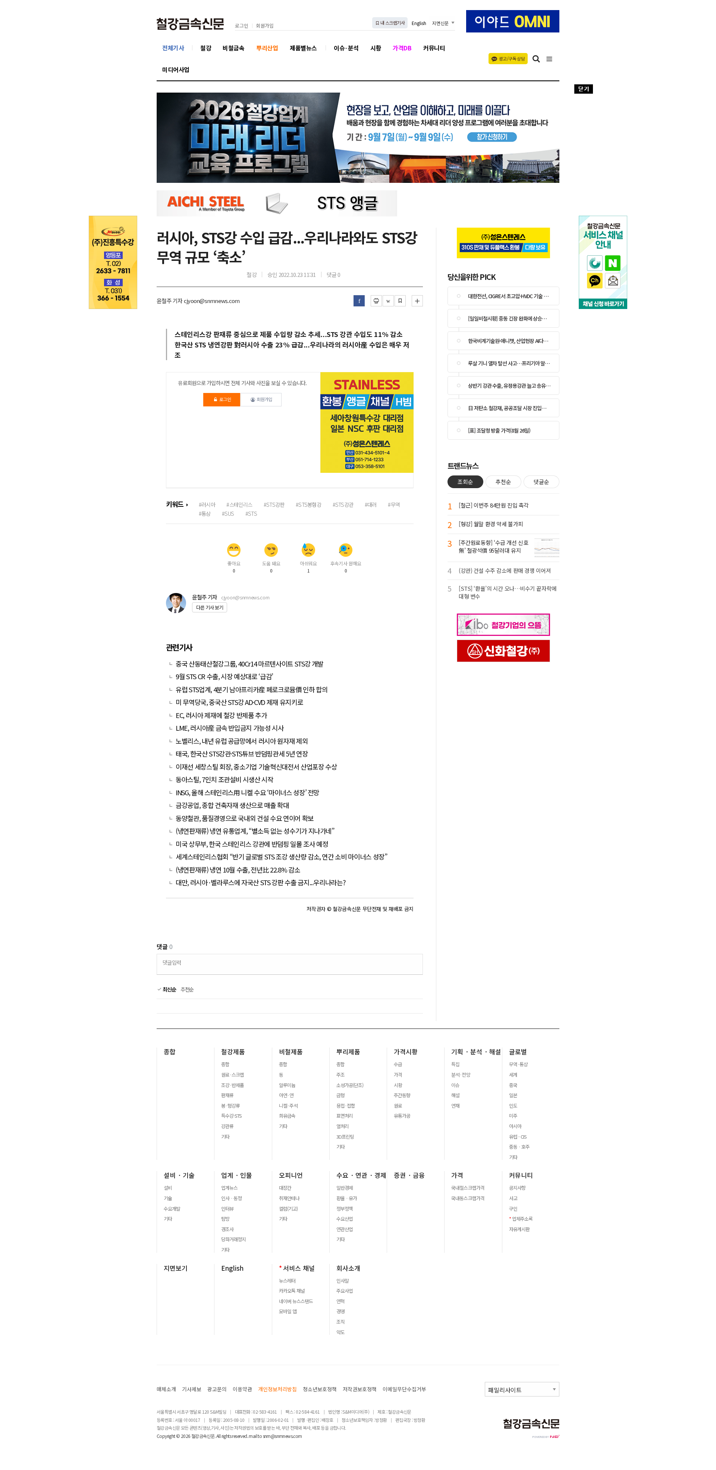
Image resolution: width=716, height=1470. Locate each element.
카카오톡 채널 (292, 1291)
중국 (513, 1085)
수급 (398, 1064)
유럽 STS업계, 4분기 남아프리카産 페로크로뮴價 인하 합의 (251, 689)
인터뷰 (227, 1209)
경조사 (227, 1229)
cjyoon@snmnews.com (245, 597)
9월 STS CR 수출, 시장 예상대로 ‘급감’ (224, 676)
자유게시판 (519, 1229)
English (419, 23)
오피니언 (291, 1175)
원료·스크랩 (232, 1075)
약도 (340, 1332)
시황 (375, 47)
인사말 (342, 1281)
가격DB (402, 47)
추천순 (187, 989)
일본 (513, 1095)
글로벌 (518, 1052)
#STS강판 (274, 504)
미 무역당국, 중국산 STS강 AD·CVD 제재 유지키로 (239, 702)
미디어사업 (175, 69)
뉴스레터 (287, 1281)
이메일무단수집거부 (404, 1389)
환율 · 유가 (346, 1198)
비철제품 (291, 1052)
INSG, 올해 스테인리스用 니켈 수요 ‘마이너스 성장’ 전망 (247, 792)
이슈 (455, 1085)
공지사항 (517, 1188)
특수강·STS (231, 1116)
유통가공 (402, 1116)
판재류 (227, 1095)
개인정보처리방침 (277, 1389)
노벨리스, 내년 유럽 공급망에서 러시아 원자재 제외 (242, 741)
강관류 (227, 1126)
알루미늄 (287, 1085)
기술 (168, 1198)
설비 (168, 1188)
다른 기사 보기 (209, 607)
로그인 (241, 26)
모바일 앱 (287, 1311)
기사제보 (191, 1389)
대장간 (285, 1188)
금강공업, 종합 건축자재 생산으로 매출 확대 (232, 805)
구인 (513, 1209)
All (218, 1436)
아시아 (515, 1126)
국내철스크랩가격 (467, 1188)
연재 (455, 1106)
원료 (398, 1106)
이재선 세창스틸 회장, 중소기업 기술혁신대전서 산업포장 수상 (256, 766)
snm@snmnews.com (282, 1436)
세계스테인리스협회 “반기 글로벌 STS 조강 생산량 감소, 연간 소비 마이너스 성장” (281, 856)
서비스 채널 (299, 1268)
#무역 (394, 504)
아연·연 (286, 1095)
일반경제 (344, 1188)
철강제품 (233, 1052)
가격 (398, 1075)
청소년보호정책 (320, 1389)
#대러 (371, 504)
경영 (340, 1311)
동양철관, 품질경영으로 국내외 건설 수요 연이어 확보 (245, 818)
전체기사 (173, 47)
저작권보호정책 (360, 1389)
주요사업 (344, 1291)
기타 (225, 1137)
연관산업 (344, 1229)
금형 (340, 1095)
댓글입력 (172, 962)
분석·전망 (460, 1075)
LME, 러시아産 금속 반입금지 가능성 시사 (230, 728)
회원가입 (265, 26)
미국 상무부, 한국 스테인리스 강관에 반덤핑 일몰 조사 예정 (252, 844)
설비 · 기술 (179, 1175)
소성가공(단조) (349, 1085)
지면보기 (176, 1268)
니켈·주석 (288, 1106)
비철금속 (233, 47)
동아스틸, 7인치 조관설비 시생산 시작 (224, 779)
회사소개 (348, 1268)
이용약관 (242, 1389)
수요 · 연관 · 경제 (361, 1175)
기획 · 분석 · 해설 (476, 1052)
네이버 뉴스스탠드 (296, 1301)
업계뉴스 (229, 1188)
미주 (513, 1116)
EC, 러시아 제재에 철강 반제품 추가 (221, 715)
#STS (251, 513)
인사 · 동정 (231, 1198)
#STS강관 (343, 504)
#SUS (228, 513)
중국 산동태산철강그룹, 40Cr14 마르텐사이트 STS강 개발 (249, 663)
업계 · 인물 (236, 1175)
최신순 (168, 989)
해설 (455, 1095)
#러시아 (207, 504)
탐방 (225, 1219)
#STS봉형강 (308, 504)
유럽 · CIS (518, 1137)
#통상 (205, 513)
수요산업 (344, 1219)
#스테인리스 (239, 504)
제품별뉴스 (303, 47)
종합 (170, 1052)
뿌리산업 (267, 47)
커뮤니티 (434, 47)
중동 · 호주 (519, 1147)
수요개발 (172, 1209)
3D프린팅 (345, 1137)
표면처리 (344, 1116)
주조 (340, 1075)
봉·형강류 (230, 1106)
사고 (513, 1198)
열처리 (342, 1126)
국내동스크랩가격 (467, 1198)
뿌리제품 (348, 1052)
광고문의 (217, 1389)
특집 (455, 1064)
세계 (513, 1075)
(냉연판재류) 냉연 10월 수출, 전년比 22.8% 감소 (238, 869)
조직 (340, 1322)
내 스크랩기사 (392, 22)
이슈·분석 (346, 47)
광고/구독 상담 (512, 58)
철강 (205, 47)
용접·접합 (345, 1106)
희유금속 (287, 1116)
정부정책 (344, 1209)
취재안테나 (289, 1198)
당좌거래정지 (233, 1239)
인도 (513, 1106)
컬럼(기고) (288, 1209)
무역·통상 (518, 1064)
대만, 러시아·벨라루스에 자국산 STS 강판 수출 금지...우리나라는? (260, 882)
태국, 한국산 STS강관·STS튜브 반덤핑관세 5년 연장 (242, 753)
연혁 (340, 1301)
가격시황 (406, 1052)
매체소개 (166, 1389)
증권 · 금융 (409, 1175)
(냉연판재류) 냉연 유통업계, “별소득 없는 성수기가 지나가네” (255, 831)
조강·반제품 (232, 1085)
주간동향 (402, 1095)
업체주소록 (522, 1219)
